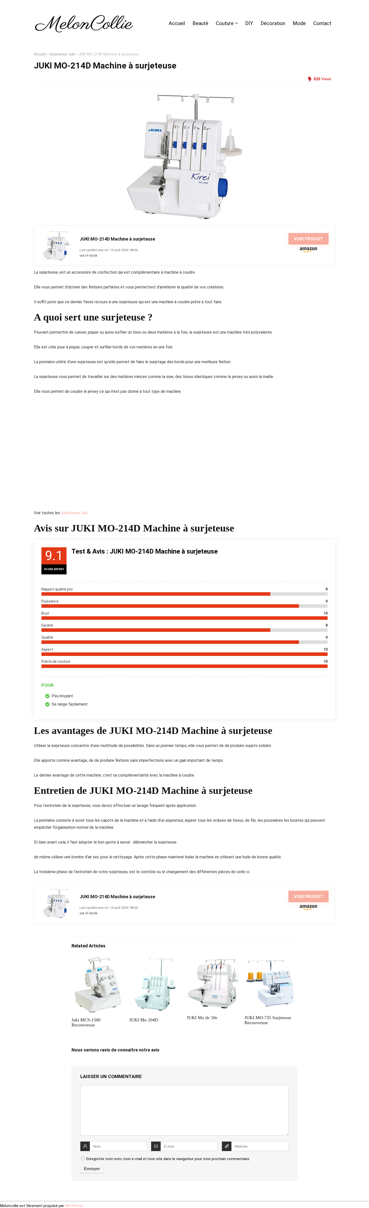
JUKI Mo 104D (143, 1019)
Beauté (200, 23)
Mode (299, 23)
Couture (225, 23)
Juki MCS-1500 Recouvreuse (86, 1022)
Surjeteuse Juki (62, 54)
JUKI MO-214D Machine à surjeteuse (117, 239)
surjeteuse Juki (74, 512)
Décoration (273, 23)
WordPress (74, 1205)
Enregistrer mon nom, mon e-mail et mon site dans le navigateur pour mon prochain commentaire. (168, 1159)
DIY (249, 23)
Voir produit (308, 238)
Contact (322, 23)
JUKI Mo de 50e (202, 1017)
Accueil (177, 23)
